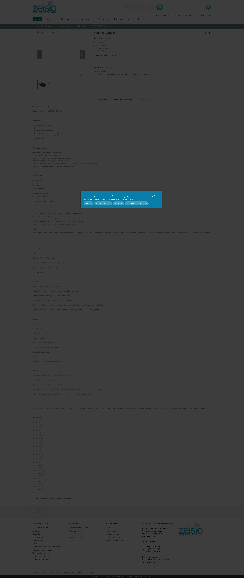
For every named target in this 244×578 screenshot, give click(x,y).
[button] (82, 54)
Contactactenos (113, 537)
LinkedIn (39, 510)
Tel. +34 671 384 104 (182, 15)
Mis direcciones (112, 534)
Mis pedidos (111, 531)
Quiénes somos (39, 537)
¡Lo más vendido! (76, 534)
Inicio (37, 19)
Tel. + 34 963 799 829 (159, 15)
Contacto (103, 19)
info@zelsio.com (202, 15)
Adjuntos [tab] (143, 100)
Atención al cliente (40, 528)
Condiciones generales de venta (46, 547)
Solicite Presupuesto (83, 19)
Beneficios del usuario (115, 540)
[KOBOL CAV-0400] (210, 33)
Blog (139, 19)
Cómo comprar (75, 537)
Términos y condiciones (42, 553)
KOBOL (103, 71)
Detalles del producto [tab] (123, 100)
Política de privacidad (41, 550)
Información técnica (122, 19)
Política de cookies (40, 556)
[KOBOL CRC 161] (81, 75)
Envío (34, 543)
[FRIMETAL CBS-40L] (206, 33)
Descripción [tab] (100, 100)
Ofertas (65, 19)
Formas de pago (39, 540)
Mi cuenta (110, 528)
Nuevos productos (77, 531)
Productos (49, 19)
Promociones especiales (80, 528)
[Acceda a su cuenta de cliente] (208, 7)
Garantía (36, 534)
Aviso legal (37, 531)
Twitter (33, 510)
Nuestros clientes (40, 559)
